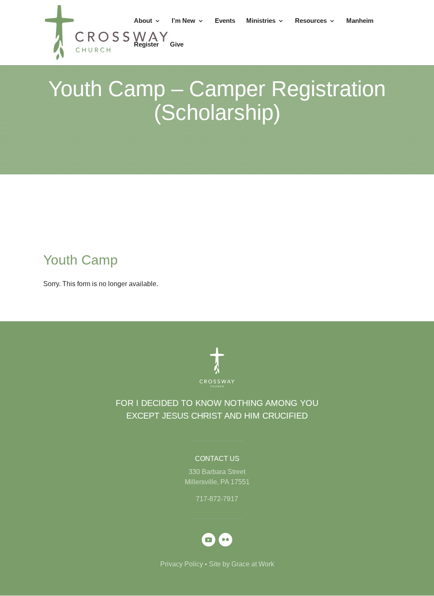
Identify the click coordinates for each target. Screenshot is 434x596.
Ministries (260, 21)
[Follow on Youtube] (208, 539)
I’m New (183, 21)
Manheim (359, 21)
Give (177, 44)
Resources (311, 21)
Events (225, 21)
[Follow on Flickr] (225, 539)
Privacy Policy (181, 564)
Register (146, 44)
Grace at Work (252, 564)
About (143, 21)
